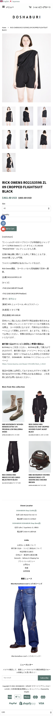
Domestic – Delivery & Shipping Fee (26, 558)
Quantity (5, 215)
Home (4, 27)
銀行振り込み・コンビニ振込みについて (26, 548)
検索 (26, 568)
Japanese (16, 2)
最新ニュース (26, 578)
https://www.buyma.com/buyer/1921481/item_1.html (24, 364)
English (6, 2)
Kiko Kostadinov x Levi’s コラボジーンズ (26, 584)
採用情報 (26, 571)
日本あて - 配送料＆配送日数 (26, 555)
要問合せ (12, 299)
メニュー (10, 7)
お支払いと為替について (26, 545)
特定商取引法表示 (26, 552)
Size (3, 204)
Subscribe (44, 678)
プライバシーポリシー (26, 561)
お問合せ (26, 565)
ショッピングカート (42, 7)
